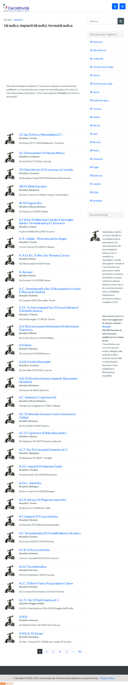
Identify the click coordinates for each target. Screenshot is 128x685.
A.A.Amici (25, 345)
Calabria (96, 183)
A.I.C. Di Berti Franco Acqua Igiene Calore (46, 583)
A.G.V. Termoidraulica (32, 566)
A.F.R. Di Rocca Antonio (34, 550)
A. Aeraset (26, 272)
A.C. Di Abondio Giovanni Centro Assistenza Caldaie (47, 415)
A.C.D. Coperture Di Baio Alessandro (42, 433)
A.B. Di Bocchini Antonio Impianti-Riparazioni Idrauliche (48, 380)
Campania (97, 158)
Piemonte (97, 41)
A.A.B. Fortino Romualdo (35, 362)
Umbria (96, 117)
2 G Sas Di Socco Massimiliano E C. (41, 134)
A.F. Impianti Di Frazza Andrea (38, 516)
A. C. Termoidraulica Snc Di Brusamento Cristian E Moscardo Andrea (50, 290)
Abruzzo (96, 142)
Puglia (95, 167)
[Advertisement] (31, 58)
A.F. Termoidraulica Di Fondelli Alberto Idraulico (50, 533)
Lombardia (97, 58)
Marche (96, 125)
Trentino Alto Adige (102, 66)
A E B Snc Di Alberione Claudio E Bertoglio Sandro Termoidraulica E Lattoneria (46, 221)
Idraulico (18, 19)
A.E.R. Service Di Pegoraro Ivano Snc (42, 500)
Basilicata (97, 175)
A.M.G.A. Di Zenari (31, 633)
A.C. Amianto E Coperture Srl (37, 397)
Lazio (95, 133)
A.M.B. (23, 617)
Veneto (96, 75)
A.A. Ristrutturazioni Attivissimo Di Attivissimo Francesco (49, 327)
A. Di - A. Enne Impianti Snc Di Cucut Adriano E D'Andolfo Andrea (49, 309)
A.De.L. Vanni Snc (30, 483)
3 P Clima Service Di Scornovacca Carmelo (46, 169)
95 (79, 651)
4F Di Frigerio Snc (30, 203)
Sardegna (97, 200)
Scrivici (106, 326)
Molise (95, 150)
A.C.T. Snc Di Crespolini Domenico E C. (43, 449)
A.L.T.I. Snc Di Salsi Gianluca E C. (39, 600)
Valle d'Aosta (99, 50)
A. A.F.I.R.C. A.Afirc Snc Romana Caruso (44, 255)
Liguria (95, 92)
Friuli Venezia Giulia (102, 83)
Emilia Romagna (100, 100)
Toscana (96, 108)
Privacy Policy (107, 678)
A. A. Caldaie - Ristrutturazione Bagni (43, 238)
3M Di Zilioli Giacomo (32, 186)
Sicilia (95, 192)
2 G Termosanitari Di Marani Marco (41, 153)
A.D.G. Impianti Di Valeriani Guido (40, 466)
